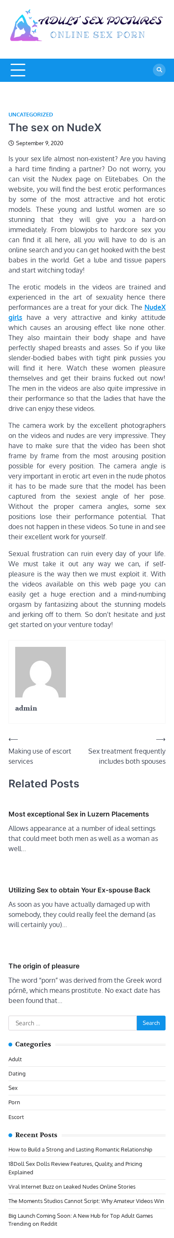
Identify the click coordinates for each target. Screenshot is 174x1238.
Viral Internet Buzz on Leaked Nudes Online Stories (72, 1186)
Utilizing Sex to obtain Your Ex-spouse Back (79, 890)
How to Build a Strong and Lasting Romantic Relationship (80, 1149)
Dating (17, 1073)
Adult (15, 1059)
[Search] (159, 70)
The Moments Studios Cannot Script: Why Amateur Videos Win (86, 1200)
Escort (16, 1117)
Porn (14, 1102)
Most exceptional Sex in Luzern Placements (78, 814)
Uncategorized (30, 114)
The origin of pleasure (43, 966)
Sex (13, 1087)
